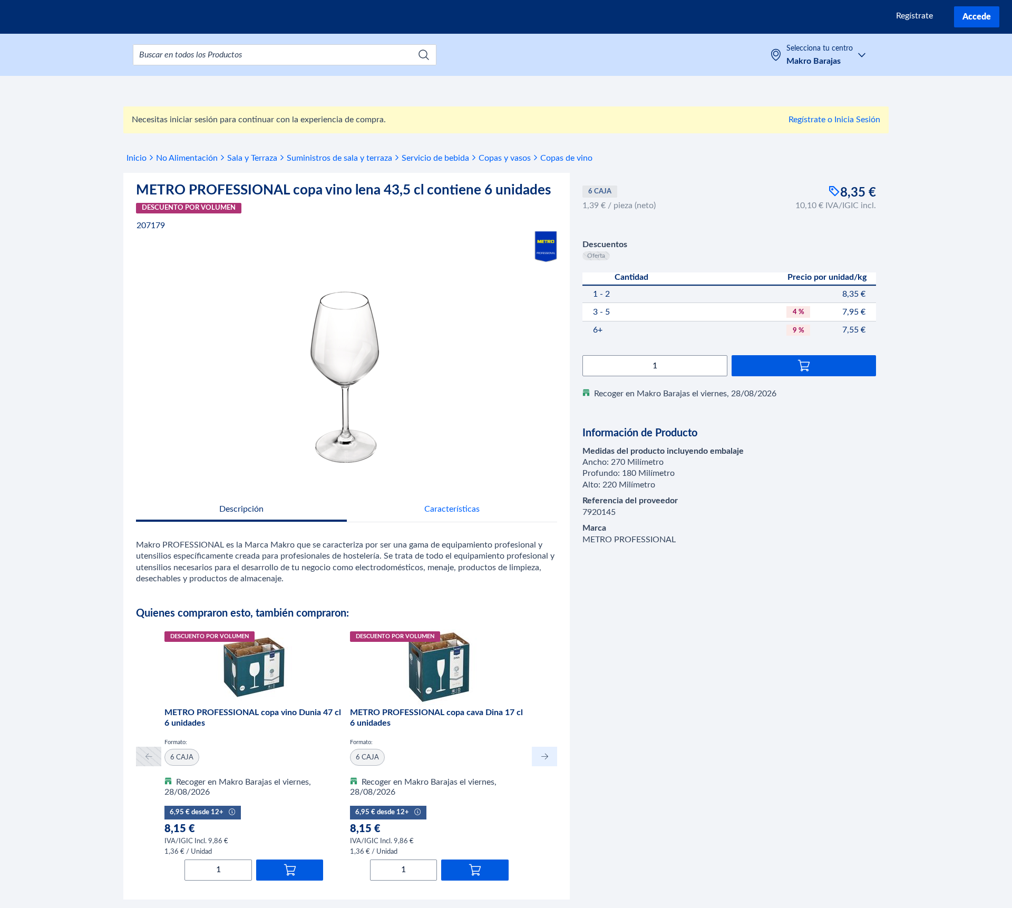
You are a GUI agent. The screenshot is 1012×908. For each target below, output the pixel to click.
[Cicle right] (544, 756)
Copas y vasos (505, 158)
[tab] (241, 510)
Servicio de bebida (435, 158)
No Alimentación (187, 158)
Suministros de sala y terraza (339, 158)
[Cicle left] (148, 756)
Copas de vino (566, 158)
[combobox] (284, 54)
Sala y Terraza (252, 158)
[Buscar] (423, 54)
